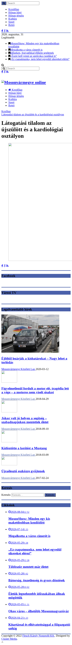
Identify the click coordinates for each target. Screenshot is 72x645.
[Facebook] (2, 30)
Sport (11, 21)
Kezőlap (6, 111)
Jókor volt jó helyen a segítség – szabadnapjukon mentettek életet (24, 420)
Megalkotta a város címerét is (26, 49)
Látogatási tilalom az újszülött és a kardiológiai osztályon (32, 114)
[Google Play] (5, 30)
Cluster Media (9, 638)
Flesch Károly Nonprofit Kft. (38, 635)
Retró (11, 25)
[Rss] (7, 30)
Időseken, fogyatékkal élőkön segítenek (32, 52)
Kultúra (12, 18)
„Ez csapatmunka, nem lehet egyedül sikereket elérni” (40, 59)
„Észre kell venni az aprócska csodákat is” (33, 56)
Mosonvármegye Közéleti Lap (18, 369)
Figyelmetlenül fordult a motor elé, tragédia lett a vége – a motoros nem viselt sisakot (35, 390)
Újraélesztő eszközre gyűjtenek (23, 471)
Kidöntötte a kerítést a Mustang (24, 448)
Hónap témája (16, 15)
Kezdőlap (13, 9)
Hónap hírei (14, 12)
